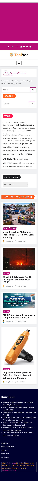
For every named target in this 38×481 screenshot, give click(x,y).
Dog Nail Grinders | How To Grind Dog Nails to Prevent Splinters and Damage (17, 375)
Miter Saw (12, 147)
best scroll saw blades (27, 128)
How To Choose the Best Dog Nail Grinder (17, 423)
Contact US (5, 454)
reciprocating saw (7, 150)
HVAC (31, 138)
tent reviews (16, 163)
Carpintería (18, 131)
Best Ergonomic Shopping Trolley (14, 425)
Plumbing (26, 147)
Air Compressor (6, 122)
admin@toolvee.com (8, 471)
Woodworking (28, 166)
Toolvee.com (11, 463)
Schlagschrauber (17, 150)
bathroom (19, 122)
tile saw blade (29, 163)
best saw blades (6, 128)
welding (15, 166)
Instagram (5, 457)
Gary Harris (9, 241)
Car (15, 131)
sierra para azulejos (22, 159)
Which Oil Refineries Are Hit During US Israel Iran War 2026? (17, 279)
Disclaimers (5, 443)
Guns (22, 135)
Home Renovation (25, 138)
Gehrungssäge (12, 134)
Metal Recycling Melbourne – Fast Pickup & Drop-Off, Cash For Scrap (18, 235)
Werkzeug (19, 166)
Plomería (22, 147)
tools (11, 166)
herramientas (27, 135)
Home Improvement (16, 138)
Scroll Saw (27, 150)
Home (5, 71)
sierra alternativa (15, 154)
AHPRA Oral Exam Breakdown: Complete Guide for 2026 (19, 316)
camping (10, 131)
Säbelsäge (8, 162)
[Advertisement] (19, 22)
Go (33, 90)
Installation (5, 141)
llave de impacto (14, 141)
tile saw (22, 163)
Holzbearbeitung (7, 138)
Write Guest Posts (7, 447)
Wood (23, 166)
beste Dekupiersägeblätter (24, 125)
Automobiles (14, 122)
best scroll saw (16, 128)
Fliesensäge (26, 131)
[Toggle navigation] (19, 63)
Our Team (4, 450)
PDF (18, 147)
